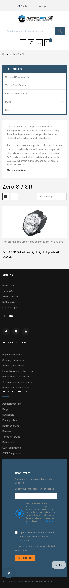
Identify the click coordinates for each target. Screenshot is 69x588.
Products (57, 242)
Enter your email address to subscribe (35, 489)
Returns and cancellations (16, 387)
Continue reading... (16, 170)
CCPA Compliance (11, 453)
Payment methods (12, 354)
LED (7, 110)
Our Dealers (8, 414)
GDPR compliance (11, 447)
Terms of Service (11, 436)
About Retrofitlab (11, 403)
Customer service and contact (18, 382)
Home (5, 54)
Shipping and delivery (13, 360)
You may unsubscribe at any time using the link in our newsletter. (35, 548)
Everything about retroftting (17, 371)
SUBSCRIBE (25, 558)
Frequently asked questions (16, 376)
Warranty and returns (13, 365)
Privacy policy (9, 420)
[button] (24, 6)
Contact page (9, 307)
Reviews (6, 431)
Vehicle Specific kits (15, 85)
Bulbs (8, 101)
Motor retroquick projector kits (25, 242)
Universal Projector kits (17, 77)
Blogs (5, 409)
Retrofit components (16, 93)
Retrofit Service (10, 425)
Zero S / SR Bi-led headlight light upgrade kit (30, 252)
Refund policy (9, 442)
